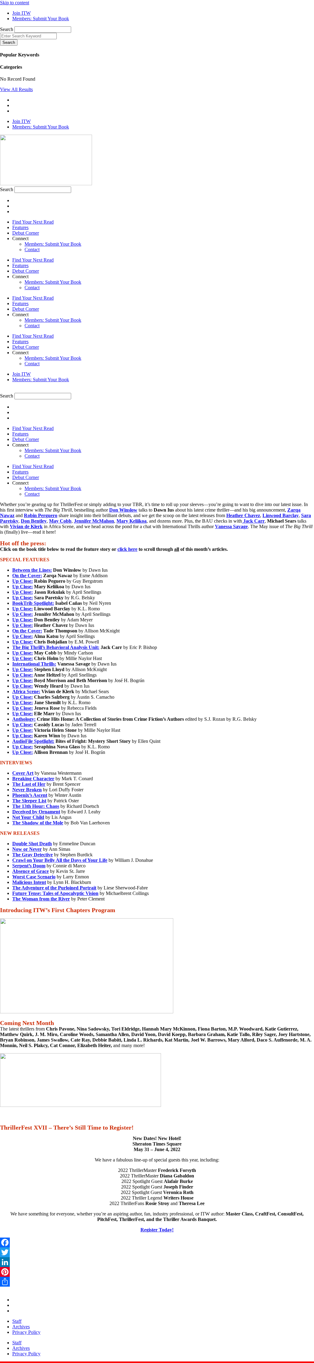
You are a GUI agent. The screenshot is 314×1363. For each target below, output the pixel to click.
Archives (21, 1326)
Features (20, 227)
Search (6, 29)
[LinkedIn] (157, 1262)
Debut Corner (25, 233)
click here (127, 549)
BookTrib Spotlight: (33, 603)
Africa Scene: (26, 691)
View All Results (16, 89)
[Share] (157, 1282)
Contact (32, 249)
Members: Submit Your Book (53, 244)
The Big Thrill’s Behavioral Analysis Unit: (55, 647)
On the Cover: (27, 575)
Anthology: (24, 719)
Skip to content (14, 2)
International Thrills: (34, 663)
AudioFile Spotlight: (33, 741)
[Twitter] (157, 1252)
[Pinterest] (157, 1272)
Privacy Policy (26, 1332)
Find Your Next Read (33, 222)
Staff (16, 1321)
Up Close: (22, 581)
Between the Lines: (32, 570)
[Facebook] (157, 1242)
